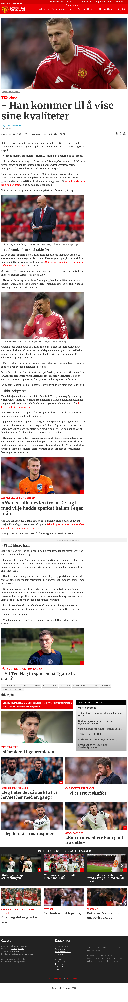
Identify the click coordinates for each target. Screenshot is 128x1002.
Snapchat (59, 961)
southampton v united (85, 680)
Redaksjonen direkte (63, 946)
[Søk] (119, 9)
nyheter (105, 680)
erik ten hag (50, 680)
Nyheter (42, 9)
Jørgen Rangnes (17, 945)
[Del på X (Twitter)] (120, 134)
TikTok (58, 963)
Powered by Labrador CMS (64, 982)
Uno (70, 9)
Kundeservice (60, 943)
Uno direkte (59, 948)
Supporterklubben (104, 2)
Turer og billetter (85, 9)
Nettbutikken (105, 9)
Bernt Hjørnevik (18, 943)
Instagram (60, 958)
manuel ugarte (32, 680)
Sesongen (57, 9)
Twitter (59, 953)
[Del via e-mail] (124, 134)
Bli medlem (18, 3)
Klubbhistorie (86, 2)
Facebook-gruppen (64, 955)
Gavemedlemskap (54, 2)
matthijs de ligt (11, 680)
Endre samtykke (73, 973)
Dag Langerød (21, 940)
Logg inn (5, 3)
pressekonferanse (13, 684)
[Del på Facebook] (116, 134)
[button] (6, 859)
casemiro (65, 680)
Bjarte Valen (29, 948)
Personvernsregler (55, 973)
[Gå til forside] (13, 9)
